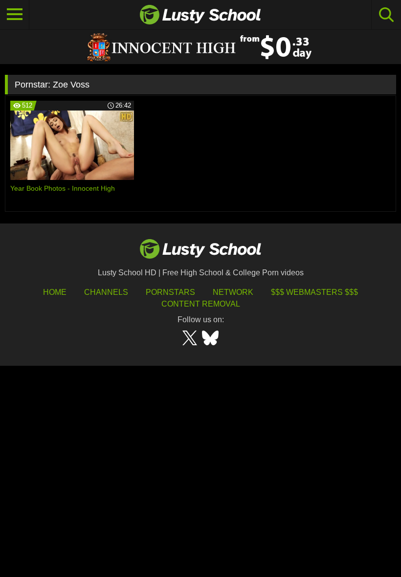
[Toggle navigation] (14, 14)
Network (233, 292)
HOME (55, 292)
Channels (106, 292)
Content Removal (200, 304)
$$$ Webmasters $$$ (314, 292)
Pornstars (170, 292)
